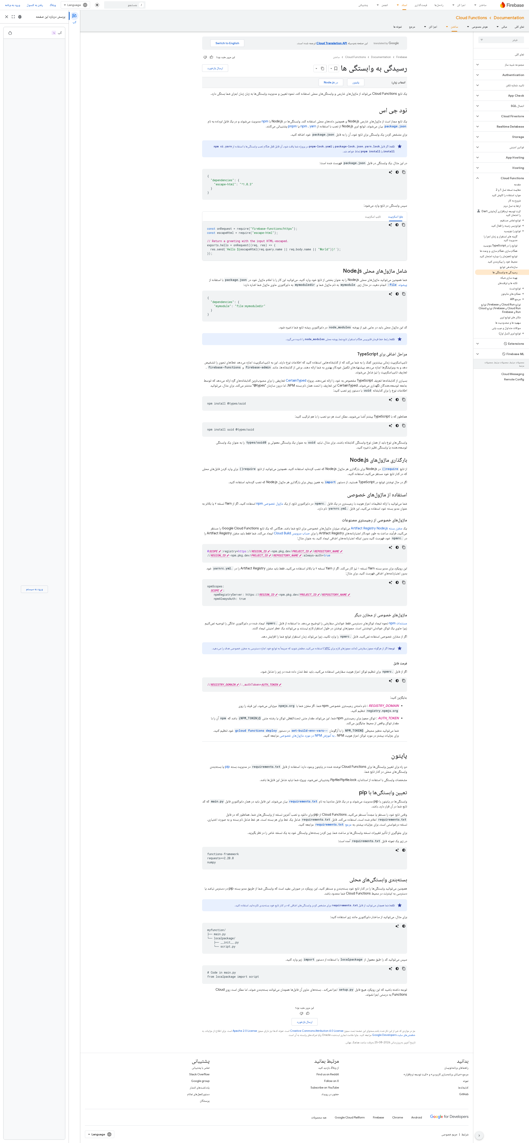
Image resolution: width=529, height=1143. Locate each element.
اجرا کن (461, 5)
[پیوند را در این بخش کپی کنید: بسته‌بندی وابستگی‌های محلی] (345, 879)
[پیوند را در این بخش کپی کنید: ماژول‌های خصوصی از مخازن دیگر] (350, 615)
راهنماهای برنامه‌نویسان (456, 1068)
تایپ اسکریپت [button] (373, 216)
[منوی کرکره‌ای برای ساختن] (474, 5)
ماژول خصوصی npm (269, 504)
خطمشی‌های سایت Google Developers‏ (393, 1035)
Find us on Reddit (328, 1074)
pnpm (292, 126)
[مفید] (211, 57)
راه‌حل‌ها (439, 5)
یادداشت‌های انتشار (200, 1087)
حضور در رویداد (330, 1094)
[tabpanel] (304, 241)
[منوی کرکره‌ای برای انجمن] (376, 5)
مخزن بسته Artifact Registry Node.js (376, 528)
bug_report (19, 16)
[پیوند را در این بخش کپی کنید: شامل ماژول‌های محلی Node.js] (339, 271)
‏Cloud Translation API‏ (331, 43)
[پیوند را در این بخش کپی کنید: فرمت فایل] (389, 663)
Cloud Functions (471, 17)
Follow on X (331, 1081)
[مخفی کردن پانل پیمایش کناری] (479, 1135)
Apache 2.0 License (245, 1031)
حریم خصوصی (449, 1134)
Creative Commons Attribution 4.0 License (316, 1031)
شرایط (464, 1134)
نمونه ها (397, 26)
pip (227, 767)
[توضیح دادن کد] (390, 172)
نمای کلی (519, 26)
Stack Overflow (199, 1074)
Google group (200, 1081)
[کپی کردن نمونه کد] (403, 172)
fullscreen (13, 16)
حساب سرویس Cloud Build (292, 533)
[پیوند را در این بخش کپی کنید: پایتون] (387, 756)
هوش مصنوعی (480, 26)
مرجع (412, 26)
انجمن (384, 5)
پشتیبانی (363, 5)
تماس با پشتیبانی (201, 1068)
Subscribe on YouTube (325, 1087)
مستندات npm (398, 623)
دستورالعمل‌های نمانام (198, 1094)
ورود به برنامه (12, 5)
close (6, 16)
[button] (504, 64)
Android (416, 1117)
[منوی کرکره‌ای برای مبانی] (496, 27)
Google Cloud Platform (350, 1117)
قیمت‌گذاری (421, 5)
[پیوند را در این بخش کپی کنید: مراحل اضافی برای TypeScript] (353, 354)
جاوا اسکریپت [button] (395, 216)
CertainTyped (296, 381)
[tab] (395, 216)
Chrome (397, 1117)
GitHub (463, 1094)
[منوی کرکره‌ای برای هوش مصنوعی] (467, 27)
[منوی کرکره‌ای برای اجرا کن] (452, 5)
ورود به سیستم (34, 589)
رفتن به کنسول (35, 5)
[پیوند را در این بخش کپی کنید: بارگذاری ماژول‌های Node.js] (346, 460)
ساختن (482, 5)
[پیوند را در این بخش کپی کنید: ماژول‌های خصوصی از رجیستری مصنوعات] (338, 520)
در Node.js (331, 82)
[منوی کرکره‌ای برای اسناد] (397, 5)
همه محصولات (318, 1117)
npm (265, 121)
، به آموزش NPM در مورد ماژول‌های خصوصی (308, 736)
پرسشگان (205, 1101)
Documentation (509, 17)
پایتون (355, 82)
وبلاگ (53, 5)
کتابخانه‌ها (463, 1087)
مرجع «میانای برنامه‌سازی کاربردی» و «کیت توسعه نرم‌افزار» (436, 1074)
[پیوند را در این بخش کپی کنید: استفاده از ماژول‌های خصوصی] (343, 494)
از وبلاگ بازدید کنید (328, 1068)
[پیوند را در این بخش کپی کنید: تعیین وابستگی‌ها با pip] (355, 792)
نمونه (465, 1081)
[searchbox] (501, 40)
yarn (313, 126)
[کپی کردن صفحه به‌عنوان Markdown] (322, 68)
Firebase (401, 57)
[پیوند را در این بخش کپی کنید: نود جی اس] (375, 110)
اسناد (404, 5)
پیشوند (397, 285)
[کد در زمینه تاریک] (397, 172)
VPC (327, 648)
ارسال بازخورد (215, 68)
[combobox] (124, 5)
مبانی (504, 26)
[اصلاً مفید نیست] (205, 57)
